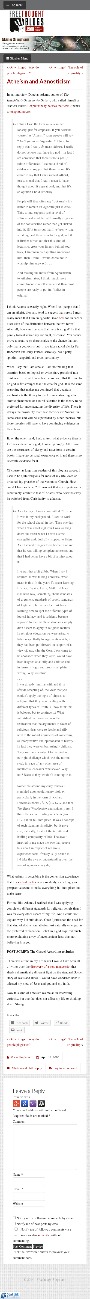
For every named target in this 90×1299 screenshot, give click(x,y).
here (62, 318)
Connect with (21, 1097)
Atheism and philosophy (26, 1068)
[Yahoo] (33, 1103)
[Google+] (16, 1103)
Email (18, 1189)
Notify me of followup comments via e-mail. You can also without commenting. (42, 1235)
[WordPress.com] (41, 1103)
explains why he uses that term (49, 106)
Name (18, 1174)
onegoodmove (19, 111)
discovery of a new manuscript (50, 966)
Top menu (16, 5)
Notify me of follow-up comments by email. (46, 1218)
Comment (19, 1121)
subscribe (44, 1235)
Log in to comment (65, 1068)
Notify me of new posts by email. (38, 1224)
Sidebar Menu (18, 58)
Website (18, 1203)
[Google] (24, 1103)
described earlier (25, 882)
